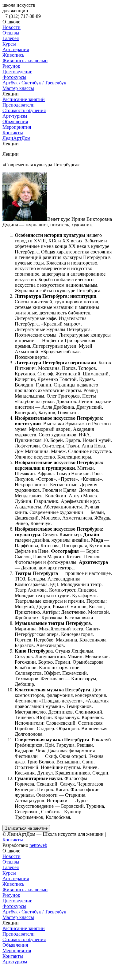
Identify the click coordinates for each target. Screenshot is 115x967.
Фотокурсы (14, 77)
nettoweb (38, 845)
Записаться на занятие (26, 828)
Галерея (10, 38)
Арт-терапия (15, 49)
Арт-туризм (14, 116)
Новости (11, 27)
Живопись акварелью (25, 60)
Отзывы (10, 32)
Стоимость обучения (24, 110)
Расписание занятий (23, 99)
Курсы (9, 44)
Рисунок (11, 66)
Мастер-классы (18, 88)
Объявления (15, 121)
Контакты (12, 132)
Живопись (13, 55)
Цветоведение (17, 71)
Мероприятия (16, 127)
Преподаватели (18, 104)
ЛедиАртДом (16, 138)
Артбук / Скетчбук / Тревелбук (34, 82)
